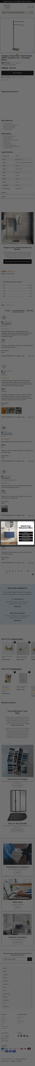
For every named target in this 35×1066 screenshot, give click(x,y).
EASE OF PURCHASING (26, 535)
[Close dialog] (33, 522)
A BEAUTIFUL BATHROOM (25, 537)
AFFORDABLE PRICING (26, 540)
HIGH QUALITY (25, 532)
